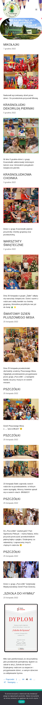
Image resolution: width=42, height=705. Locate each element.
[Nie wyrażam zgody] (39, 698)
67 (5, 682)
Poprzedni (8, 679)
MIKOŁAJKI (11, 44)
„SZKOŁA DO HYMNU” (19, 593)
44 (23, 679)
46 (30, 679)
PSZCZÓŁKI (11, 389)
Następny (13, 682)
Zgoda (21, 702)
